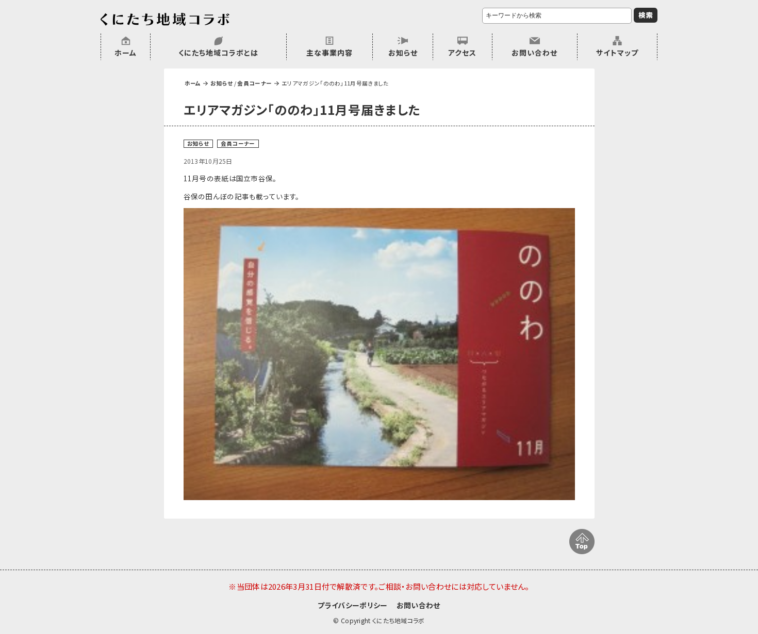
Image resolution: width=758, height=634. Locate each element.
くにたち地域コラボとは (218, 52)
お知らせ (403, 52)
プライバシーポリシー (352, 605)
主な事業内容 (329, 52)
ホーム (125, 52)
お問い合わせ (534, 52)
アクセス (462, 52)
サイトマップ (617, 52)
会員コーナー (254, 83)
